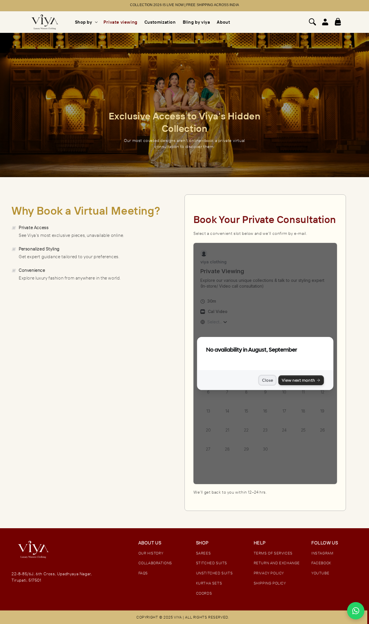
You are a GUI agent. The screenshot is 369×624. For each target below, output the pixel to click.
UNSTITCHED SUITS (214, 573)
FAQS (143, 573)
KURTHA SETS (209, 583)
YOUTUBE (320, 573)
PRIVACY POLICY (269, 573)
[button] (85, 22)
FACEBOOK (321, 563)
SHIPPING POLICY (270, 583)
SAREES (203, 553)
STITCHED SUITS (211, 563)
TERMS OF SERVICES (273, 553)
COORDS (204, 593)
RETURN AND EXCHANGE (277, 563)
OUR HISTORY (150, 553)
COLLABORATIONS (155, 563)
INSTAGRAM (322, 553)
